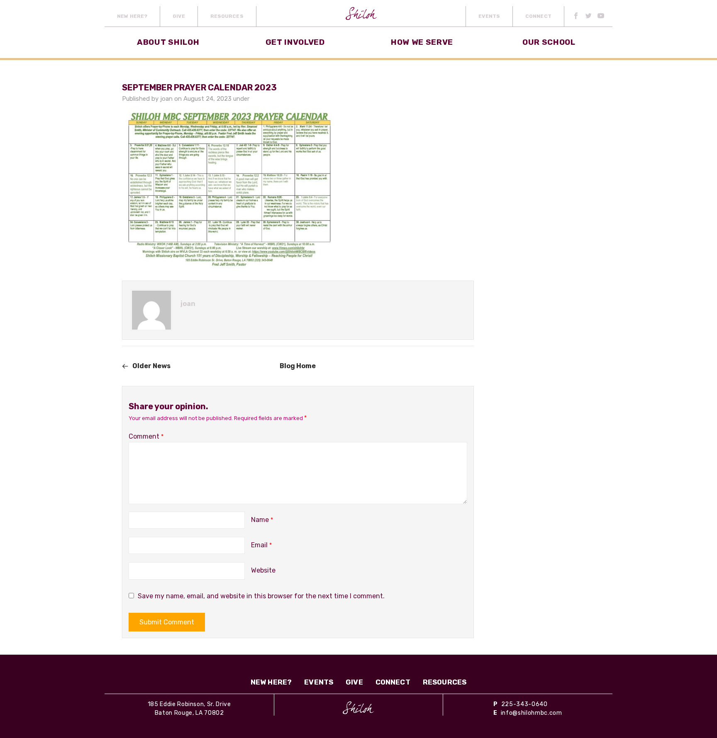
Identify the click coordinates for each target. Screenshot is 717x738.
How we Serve (422, 42)
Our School (549, 42)
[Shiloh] (358, 708)
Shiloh (361, 16)
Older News (151, 366)
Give (179, 16)
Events (489, 16)
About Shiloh (168, 42)
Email (261, 545)
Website (263, 570)
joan (166, 98)
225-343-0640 (524, 704)
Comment (146, 436)
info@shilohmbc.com (531, 712)
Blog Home (298, 366)
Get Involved (295, 42)
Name (262, 520)
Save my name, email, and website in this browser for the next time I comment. (261, 596)
